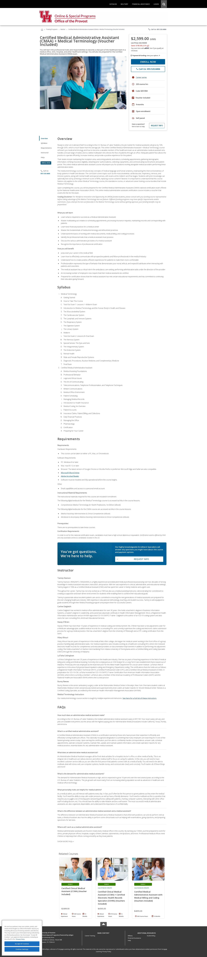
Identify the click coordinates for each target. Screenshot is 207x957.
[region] (22, 938)
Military (130, 936)
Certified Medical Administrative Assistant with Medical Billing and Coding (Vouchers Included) (148, 896)
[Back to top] (103, 933)
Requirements (46, 148)
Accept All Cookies (22, 944)
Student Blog (151, 936)
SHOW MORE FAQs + (65, 841)
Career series (141, 77)
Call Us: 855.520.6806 (157, 29)
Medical (62, 29)
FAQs (43, 157)
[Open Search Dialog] (164, 4)
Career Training (90, 936)
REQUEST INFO (157, 125)
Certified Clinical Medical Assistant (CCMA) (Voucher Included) (74, 891)
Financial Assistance (134, 938)
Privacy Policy (106, 951)
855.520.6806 (45, 174)
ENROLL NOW (148, 61)
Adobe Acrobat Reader (70, 476)
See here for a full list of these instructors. (140, 698)
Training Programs (51, 29)
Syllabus (44, 143)
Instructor (45, 153)
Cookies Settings (22, 949)
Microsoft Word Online (70, 473)
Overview (44, 138)
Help (129, 940)
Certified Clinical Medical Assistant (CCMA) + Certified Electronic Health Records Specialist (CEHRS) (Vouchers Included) (111, 897)
